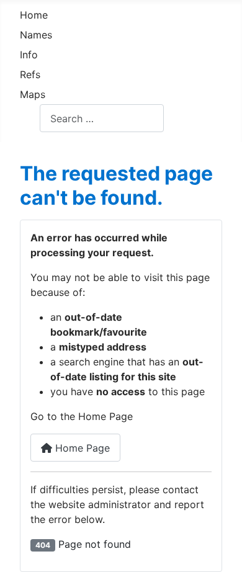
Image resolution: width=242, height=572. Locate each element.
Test (30, 118)
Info (29, 54)
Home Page (81, 448)
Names (36, 35)
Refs (30, 74)
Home (34, 15)
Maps (32, 94)
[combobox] (102, 118)
